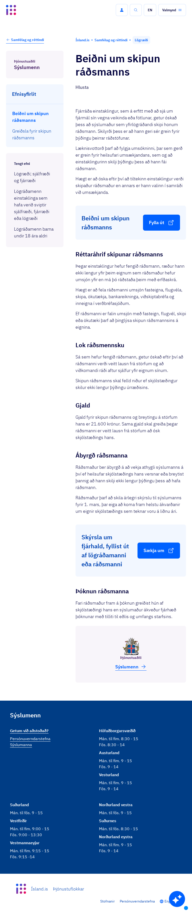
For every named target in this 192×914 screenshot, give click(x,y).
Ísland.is (39, 889)
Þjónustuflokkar (68, 889)
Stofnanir (107, 901)
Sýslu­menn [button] (126, 667)
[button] (122, 10)
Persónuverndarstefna (137, 901)
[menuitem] (35, 117)
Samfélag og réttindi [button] (27, 40)
